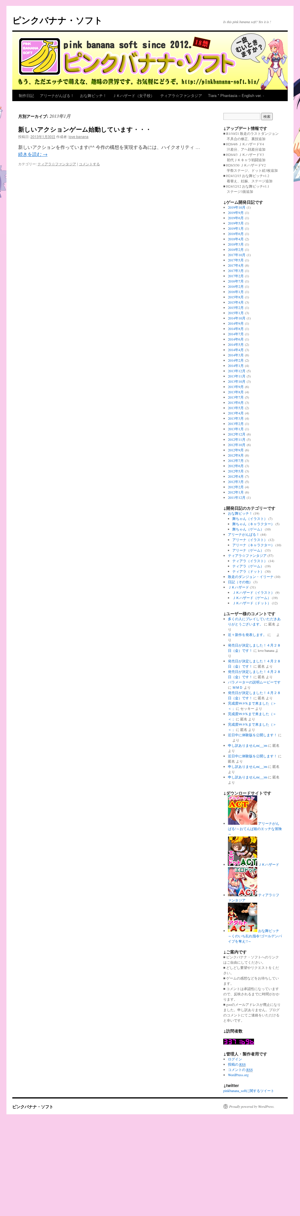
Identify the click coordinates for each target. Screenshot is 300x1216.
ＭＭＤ (237, 687)
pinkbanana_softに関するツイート (248, 1090)
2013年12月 (237, 370)
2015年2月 (236, 307)
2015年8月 (236, 297)
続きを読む (32, 154)
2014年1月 (236, 365)
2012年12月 (237, 434)
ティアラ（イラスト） (249, 560)
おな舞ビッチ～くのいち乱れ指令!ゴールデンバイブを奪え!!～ (255, 935)
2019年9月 (236, 212)
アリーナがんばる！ (57, 95)
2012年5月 (236, 471)
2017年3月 (236, 270)
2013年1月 (236, 428)
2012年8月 (236, 455)
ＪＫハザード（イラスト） (253, 592)
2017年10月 (237, 254)
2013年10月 (237, 381)
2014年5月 (236, 344)
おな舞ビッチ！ (93, 95)
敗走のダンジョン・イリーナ (251, 576)
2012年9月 (236, 450)
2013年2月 (236, 423)
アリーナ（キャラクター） (253, 544)
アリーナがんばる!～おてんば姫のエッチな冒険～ (255, 828)
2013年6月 (236, 402)
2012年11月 (237, 439)
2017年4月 (236, 265)
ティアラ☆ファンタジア (181, 95)
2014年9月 (236, 323)
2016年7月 (236, 281)
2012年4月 (236, 476)
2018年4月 (236, 239)
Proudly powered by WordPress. (252, 1106)
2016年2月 (236, 286)
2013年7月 (236, 397)
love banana (78, 136)
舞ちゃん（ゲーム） (248, 529)
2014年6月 (236, 339)
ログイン (235, 1059)
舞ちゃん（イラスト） (249, 518)
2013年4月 (236, 413)
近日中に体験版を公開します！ (252, 734)
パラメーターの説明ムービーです (254, 682)
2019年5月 (236, 223)
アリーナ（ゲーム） (248, 550)
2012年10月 (237, 444)
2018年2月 (236, 249)
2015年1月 (236, 312)
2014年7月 (236, 333)
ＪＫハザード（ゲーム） (251, 597)
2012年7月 (236, 460)
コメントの (240, 1069)
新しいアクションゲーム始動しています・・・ (84, 129)
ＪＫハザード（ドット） (251, 603)
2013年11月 (237, 376)
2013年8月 (236, 392)
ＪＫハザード (238, 587)
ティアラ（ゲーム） (248, 566)
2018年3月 (236, 244)
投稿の (237, 1064)
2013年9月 (236, 386)
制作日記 (26, 95)
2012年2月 (236, 486)
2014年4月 (236, 349)
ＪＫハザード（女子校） (133, 95)
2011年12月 (237, 497)
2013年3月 (236, 418)
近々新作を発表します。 (247, 634)
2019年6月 (236, 217)
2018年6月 (236, 233)
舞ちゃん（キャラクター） (253, 523)
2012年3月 (236, 481)
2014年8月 (236, 328)
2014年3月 (236, 355)
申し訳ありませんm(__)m (247, 745)
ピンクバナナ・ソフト (57, 19)
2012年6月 (236, 465)
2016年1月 (236, 291)
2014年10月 (237, 318)
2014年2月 (236, 360)
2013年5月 (236, 407)
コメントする (89, 163)
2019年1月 (236, 228)
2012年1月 (236, 492)
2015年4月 (236, 302)
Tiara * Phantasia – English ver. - (236, 95)
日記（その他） (240, 581)
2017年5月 (236, 260)
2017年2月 (236, 275)
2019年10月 (237, 207)
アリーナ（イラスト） (249, 539)
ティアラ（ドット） (248, 571)
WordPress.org (238, 1074)
